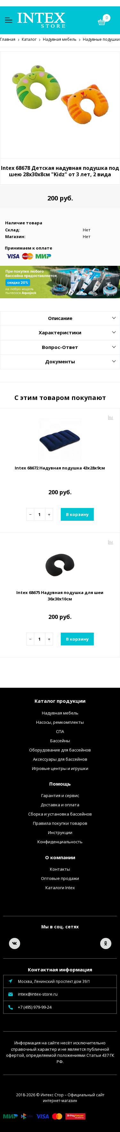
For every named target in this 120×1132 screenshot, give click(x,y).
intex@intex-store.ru (38, 994)
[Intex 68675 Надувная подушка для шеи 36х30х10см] (60, 562)
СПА (60, 731)
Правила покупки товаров (60, 823)
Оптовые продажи (60, 878)
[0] (102, 23)
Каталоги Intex (60, 887)
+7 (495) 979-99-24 (35, 1007)
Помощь (60, 783)
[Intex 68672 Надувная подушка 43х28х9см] (60, 437)
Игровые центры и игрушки (60, 768)
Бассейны (60, 741)
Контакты (60, 869)
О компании (60, 857)
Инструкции (60, 832)
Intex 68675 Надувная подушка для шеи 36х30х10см (59, 596)
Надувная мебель (60, 713)
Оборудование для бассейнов (60, 750)
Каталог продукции (60, 701)
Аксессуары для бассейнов (60, 759)
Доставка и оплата (60, 805)
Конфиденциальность (60, 842)
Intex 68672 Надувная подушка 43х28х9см (60, 468)
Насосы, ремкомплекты (60, 722)
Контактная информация (60, 969)
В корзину (77, 514)
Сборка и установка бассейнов (60, 814)
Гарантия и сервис (60, 795)
